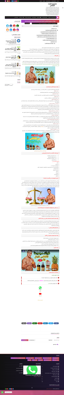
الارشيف (41, 1)
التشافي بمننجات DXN (30, 358)
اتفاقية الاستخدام (54, 1)
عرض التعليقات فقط (31, 340)
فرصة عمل (38, 17)
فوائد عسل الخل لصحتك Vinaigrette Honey (10, 73)
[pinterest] (9, 1)
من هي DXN (34, 360)
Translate (11, 85)
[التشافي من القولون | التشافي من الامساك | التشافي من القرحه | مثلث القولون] (18, 48)
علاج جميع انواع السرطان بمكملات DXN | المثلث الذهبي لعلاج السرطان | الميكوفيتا (10, 65)
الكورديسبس (55, 128)
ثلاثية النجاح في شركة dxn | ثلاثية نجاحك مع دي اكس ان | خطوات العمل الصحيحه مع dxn (11, 42)
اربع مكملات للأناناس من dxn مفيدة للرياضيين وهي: (48, 32)
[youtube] (16, 1)
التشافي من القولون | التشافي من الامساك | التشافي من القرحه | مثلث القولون (10, 49)
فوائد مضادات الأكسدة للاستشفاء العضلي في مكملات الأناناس (46, 36)
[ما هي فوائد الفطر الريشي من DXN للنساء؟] (32, 370)
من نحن (58, 1)
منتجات (33, 17)
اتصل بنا (44, 1)
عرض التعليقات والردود (24, 340)
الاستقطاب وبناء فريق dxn (46, 358)
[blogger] (7, 1)
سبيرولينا (49, 216)
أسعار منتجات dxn (55, 358)
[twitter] (12, 1)
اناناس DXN (53, 28)
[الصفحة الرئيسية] (57, 17)
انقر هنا (43, 277)
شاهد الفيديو (53, 41)
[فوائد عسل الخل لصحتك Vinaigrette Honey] (18, 73)
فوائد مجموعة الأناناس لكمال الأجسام (51, 30)
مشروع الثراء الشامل (52, 4)
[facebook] (13, 1)
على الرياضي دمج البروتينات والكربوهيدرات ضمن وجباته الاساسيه (46, 35)
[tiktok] (10, 1)
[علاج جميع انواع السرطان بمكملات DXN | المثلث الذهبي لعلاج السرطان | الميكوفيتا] (18, 64)
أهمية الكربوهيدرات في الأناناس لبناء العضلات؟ (48, 33)
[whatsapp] (18, 1)
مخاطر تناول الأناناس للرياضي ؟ (50, 38)
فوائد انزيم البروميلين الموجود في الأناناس (49, 40)
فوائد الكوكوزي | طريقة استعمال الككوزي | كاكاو (11, 57)
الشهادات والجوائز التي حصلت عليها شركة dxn (17, 358)
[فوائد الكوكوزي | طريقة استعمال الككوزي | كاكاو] (18, 57)
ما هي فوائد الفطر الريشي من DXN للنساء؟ (33, 375)
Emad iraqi (39, 376)
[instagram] (15, 1)
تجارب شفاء (21, 17)
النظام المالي (16, 17)
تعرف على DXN (27, 17)
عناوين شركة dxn (44, 17)
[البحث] (5, 1)
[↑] (32, 387)
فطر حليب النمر (45, 108)
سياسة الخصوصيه (48, 1)
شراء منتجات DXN (55, 360)
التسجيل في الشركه (51, 17)
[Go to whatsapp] (2, 392)
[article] (31, 328)
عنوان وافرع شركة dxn (47, 360)
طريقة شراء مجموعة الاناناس (49, 43)
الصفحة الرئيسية (44, 23)
